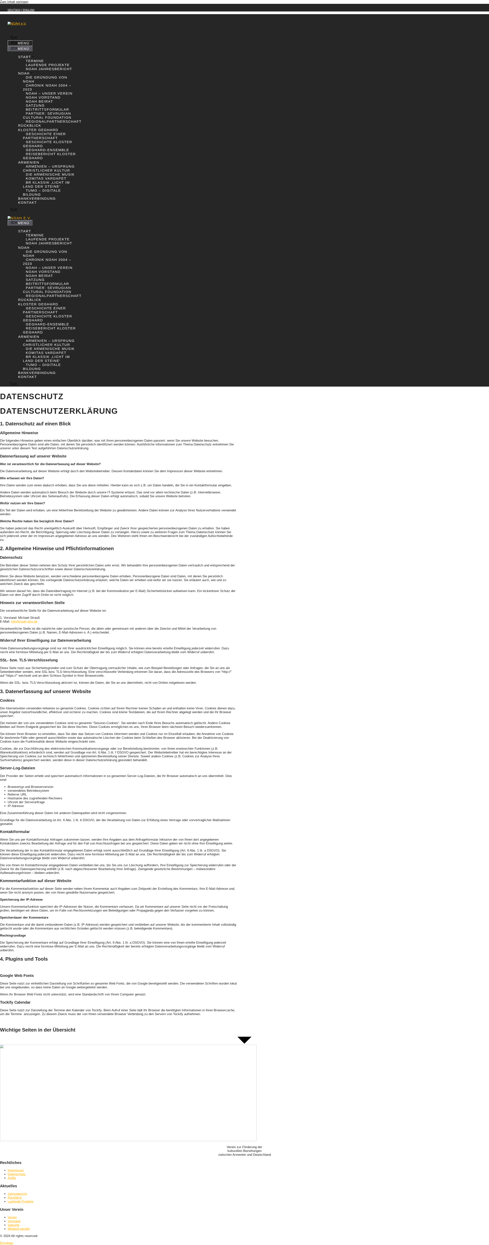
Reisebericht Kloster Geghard (49, 156)
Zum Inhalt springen (14, 2)
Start (24, 57)
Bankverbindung (37, 198)
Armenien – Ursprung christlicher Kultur (49, 168)
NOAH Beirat (39, 101)
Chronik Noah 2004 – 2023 (47, 87)
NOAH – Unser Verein (49, 93)
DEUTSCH (14, 9)
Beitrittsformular (47, 109)
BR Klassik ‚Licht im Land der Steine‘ (46, 184)
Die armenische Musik (50, 174)
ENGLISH (28, 9)
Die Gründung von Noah (45, 79)
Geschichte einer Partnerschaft (44, 136)
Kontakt (27, 202)
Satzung (35, 105)
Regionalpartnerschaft (54, 121)
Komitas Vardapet (46, 178)
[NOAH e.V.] (19, 218)
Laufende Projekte (48, 65)
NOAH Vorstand (43, 97)
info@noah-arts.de (24, 621)
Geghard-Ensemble (47, 150)
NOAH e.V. (15, 30)
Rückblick (29, 125)
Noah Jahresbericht (49, 69)
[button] (14, 38)
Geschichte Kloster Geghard (47, 144)
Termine (35, 61)
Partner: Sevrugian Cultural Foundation (47, 115)
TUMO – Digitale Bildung (42, 192)
